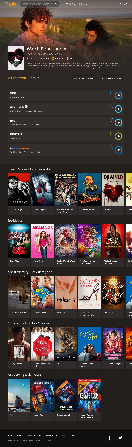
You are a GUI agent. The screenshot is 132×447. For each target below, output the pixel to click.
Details (35, 78)
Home (10, 435)
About (63, 435)
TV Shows (69, 4)
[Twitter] (120, 438)
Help (40, 435)
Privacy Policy (27, 440)
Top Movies (31, 435)
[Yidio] (10, 4)
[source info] (111, 92)
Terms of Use (40, 440)
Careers (72, 435)
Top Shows (19, 435)
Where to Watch (17, 78)
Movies (83, 4)
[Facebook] (109, 438)
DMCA (50, 440)
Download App (51, 435)
